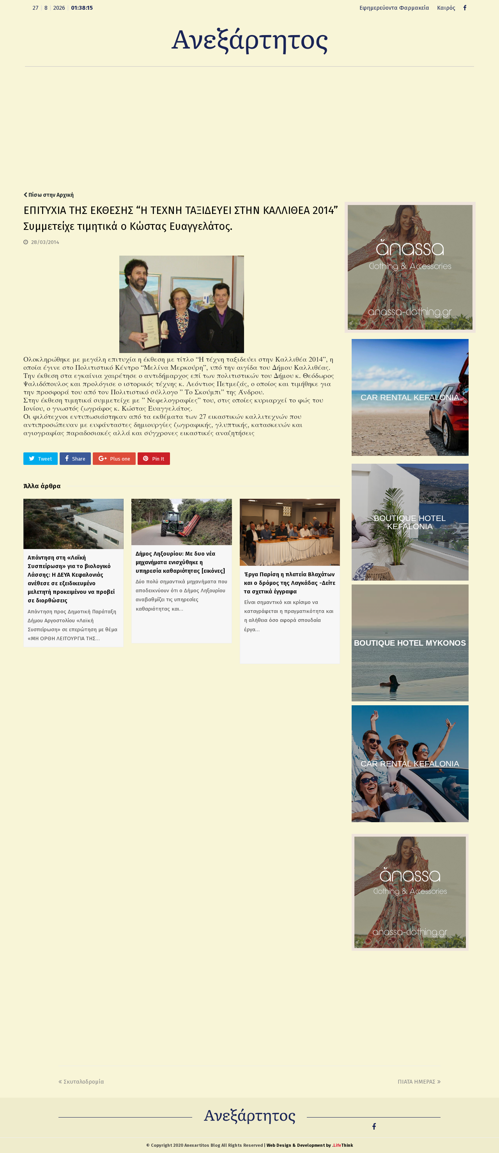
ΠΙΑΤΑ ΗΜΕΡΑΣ (416, 1081)
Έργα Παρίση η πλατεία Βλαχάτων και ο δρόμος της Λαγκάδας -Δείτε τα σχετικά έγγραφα (289, 583)
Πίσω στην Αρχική (50, 195)
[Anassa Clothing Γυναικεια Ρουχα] (410, 330)
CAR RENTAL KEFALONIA (410, 397)
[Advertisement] (249, 129)
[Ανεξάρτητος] (249, 40)
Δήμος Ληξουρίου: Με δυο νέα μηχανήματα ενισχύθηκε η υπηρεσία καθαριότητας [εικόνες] (180, 562)
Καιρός (446, 7)
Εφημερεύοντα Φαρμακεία (394, 7)
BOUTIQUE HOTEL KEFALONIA (410, 522)
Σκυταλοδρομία (84, 1081)
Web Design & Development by (310, 1145)
